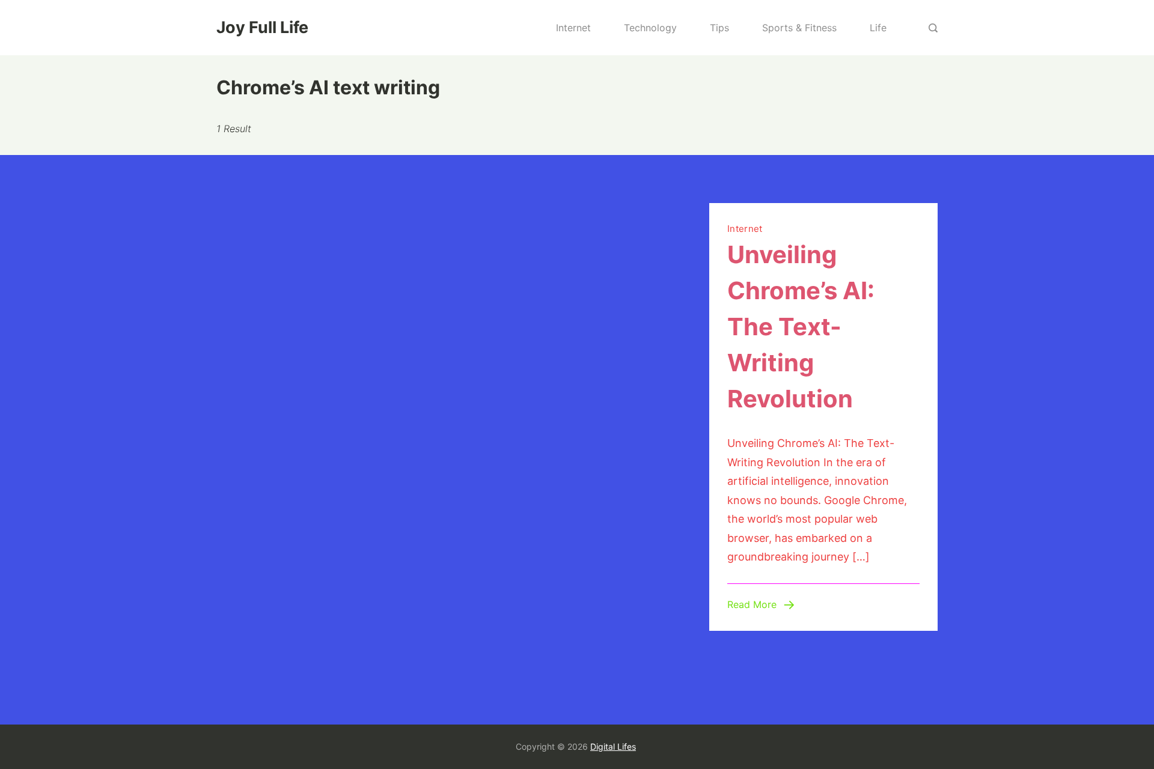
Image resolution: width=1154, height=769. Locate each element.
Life (878, 28)
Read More (752, 604)
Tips (719, 28)
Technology (650, 28)
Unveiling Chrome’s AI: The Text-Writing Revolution (801, 326)
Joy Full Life (262, 27)
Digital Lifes (613, 746)
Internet (573, 28)
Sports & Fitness (799, 28)
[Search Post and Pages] (933, 27)
